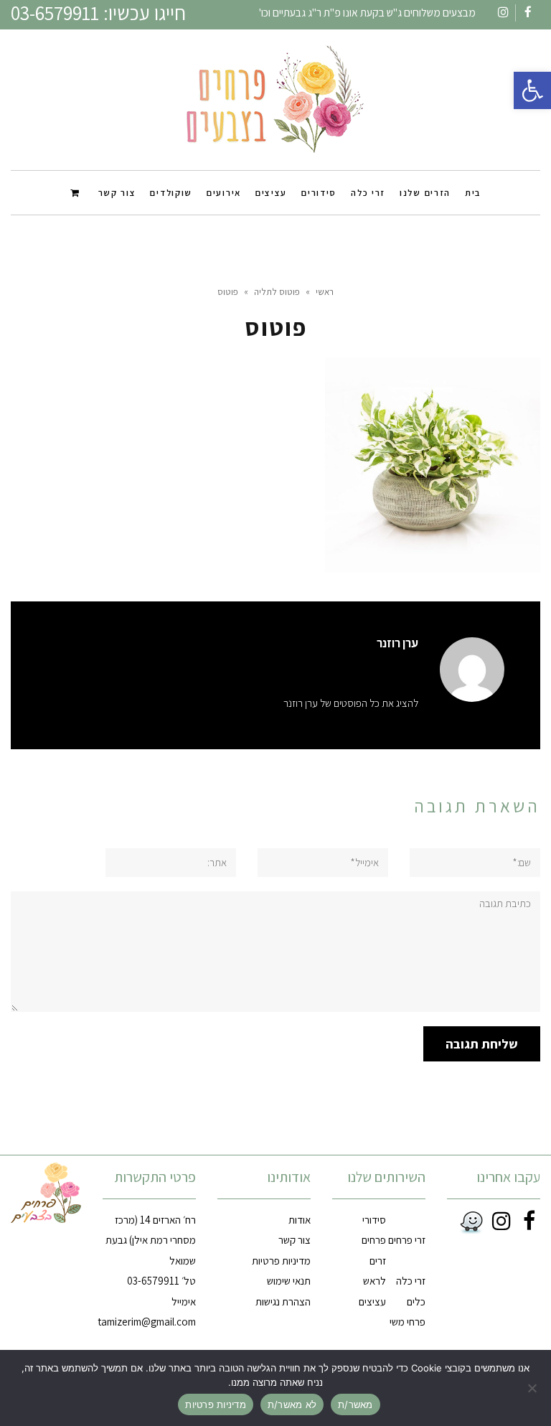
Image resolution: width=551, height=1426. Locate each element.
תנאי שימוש (289, 1280)
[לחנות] (77, 192)
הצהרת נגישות (283, 1301)
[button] (532, 90)
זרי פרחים (406, 1240)
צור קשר (294, 1240)
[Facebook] (526, 1220)
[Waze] (468, 1223)
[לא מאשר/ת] (533, 1388)
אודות (299, 1219)
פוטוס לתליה (277, 292)
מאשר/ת (355, 1404)
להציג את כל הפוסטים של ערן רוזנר (350, 703)
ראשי (325, 292)
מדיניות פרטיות (281, 1260)
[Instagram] (499, 1220)
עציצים (372, 1301)
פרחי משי (407, 1321)
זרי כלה (410, 1280)
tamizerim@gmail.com (147, 1321)
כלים (416, 1301)
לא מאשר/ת (292, 1404)
